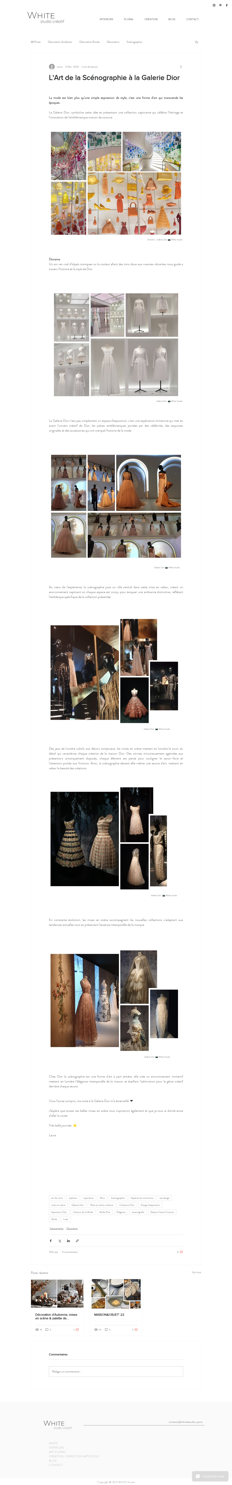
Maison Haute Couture (162, 1212)
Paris (102, 1198)
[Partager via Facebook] (50, 1240)
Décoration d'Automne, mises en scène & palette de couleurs (56, 1316)
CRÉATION (56, 1456)
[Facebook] (226, 5)
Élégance (121, 1212)
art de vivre (57, 1198)
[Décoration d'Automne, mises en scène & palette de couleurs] (57, 1293)
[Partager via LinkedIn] (68, 1240)
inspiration (88, 1198)
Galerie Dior (78, 1205)
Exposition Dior (59, 1212)
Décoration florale (89, 42)
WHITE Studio (126, 1482)
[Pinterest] (220, 5)
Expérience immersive (142, 1198)
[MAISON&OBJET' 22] (116, 1293)
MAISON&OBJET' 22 (109, 1314)
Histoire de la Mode (83, 1212)
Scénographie (134, 42)
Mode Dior (104, 1212)
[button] (196, 41)
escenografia (138, 1212)
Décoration (113, 42)
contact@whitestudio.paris (186, 1422)
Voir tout (196, 1272)
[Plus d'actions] (181, 67)
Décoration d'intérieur (60, 42)
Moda (54, 1219)
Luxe (65, 1219)
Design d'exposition (150, 1205)
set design (164, 1198)
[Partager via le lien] (77, 1240)
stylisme (73, 1198)
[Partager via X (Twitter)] (59, 1240)
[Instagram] (214, 5)
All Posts (36, 42)
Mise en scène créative (101, 1205)
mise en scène (58, 1205)
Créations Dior (126, 1205)
